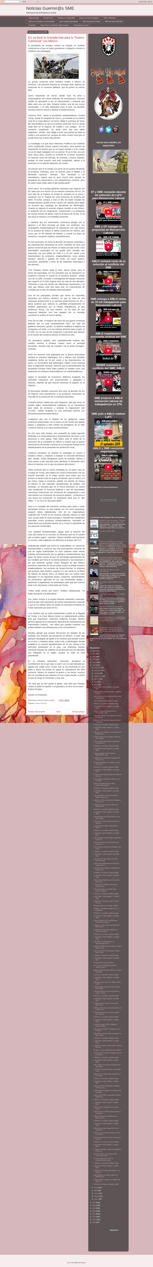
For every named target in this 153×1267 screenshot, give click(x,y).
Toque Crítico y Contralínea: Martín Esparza (54, 25)
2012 (94, 1217)
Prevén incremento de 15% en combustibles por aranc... (103, 1159)
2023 (94, 651)
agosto (96, 679)
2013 (94, 1214)
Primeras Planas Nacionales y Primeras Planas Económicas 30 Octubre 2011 (112, 521)
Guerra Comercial (40, 703)
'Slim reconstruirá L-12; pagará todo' (111, 606)
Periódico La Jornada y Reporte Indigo (106, 703)
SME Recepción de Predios (91, 21)
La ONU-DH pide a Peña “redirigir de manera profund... (105, 1025)
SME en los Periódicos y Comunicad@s (42, 21)
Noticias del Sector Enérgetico (89, 18)
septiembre (98, 676)
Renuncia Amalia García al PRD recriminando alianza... (104, 784)
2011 (94, 1219)
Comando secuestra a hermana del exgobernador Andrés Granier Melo (110, 558)
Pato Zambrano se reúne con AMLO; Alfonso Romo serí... (105, 796)
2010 (94, 1222)
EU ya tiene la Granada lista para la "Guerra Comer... (105, 966)
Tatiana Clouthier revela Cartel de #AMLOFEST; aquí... (104, 754)
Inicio (58, 712)
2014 (94, 1211)
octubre (97, 673)
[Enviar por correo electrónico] (60, 700)
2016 (94, 1205)
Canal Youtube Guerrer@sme (68, 21)
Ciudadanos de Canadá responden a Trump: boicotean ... (105, 930)
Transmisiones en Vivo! (81, 25)
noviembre (97, 670)
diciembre (97, 668)
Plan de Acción (48, 18)
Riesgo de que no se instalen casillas (106, 905)
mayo (96, 1187)
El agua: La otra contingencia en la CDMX (107, 1050)
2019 (94, 662)
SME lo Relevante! (109, 18)
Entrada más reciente (36, 712)
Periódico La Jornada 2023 (66, 18)
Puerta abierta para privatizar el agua (106, 701)
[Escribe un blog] (62, 700)
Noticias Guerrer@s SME (50, 8)
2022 (94, 654)
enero (96, 1199)
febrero (96, 1196)
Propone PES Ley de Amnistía (104, 963)
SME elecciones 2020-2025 (114, 21)
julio (95, 682)
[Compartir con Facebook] (66, 700)
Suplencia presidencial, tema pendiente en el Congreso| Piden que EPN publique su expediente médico (112, 618)
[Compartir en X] (64, 700)
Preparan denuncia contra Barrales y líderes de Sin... (105, 1117)
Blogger (83, 1262)
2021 (94, 657)
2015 (94, 1208)
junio (96, 684)
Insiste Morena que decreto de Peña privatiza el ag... (105, 859)
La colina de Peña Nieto (107, 531)
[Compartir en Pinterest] (68, 700)
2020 (94, 659)
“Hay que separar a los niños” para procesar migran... (105, 890)
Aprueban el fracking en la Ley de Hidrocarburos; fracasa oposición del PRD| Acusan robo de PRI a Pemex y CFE (111, 630)
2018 (94, 665)
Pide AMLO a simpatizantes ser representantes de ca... (104, 942)
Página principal (34, 18)
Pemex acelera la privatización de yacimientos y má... (105, 712)
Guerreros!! (32, 25)
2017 (94, 1202)
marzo (96, 1193)
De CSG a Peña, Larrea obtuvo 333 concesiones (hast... (105, 1155)
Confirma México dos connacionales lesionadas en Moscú (105, 921)
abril (95, 1190)
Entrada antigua (78, 712)
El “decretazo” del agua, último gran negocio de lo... (105, 885)
